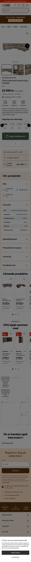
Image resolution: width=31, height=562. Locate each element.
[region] (15, 549)
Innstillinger (15, 557)
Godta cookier (15, 552)
